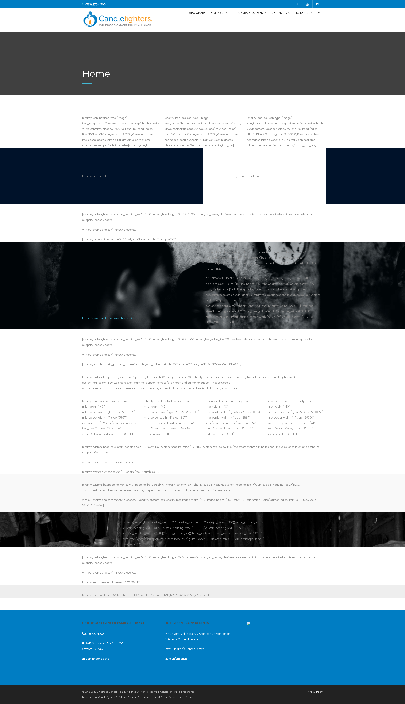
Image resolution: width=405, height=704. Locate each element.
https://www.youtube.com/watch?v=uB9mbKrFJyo (113, 318)
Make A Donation (308, 13)
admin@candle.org (97, 658)
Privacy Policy (314, 691)
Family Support (221, 13)
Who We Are (197, 13)
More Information (176, 658)
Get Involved (281, 13)
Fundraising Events (251, 13)
